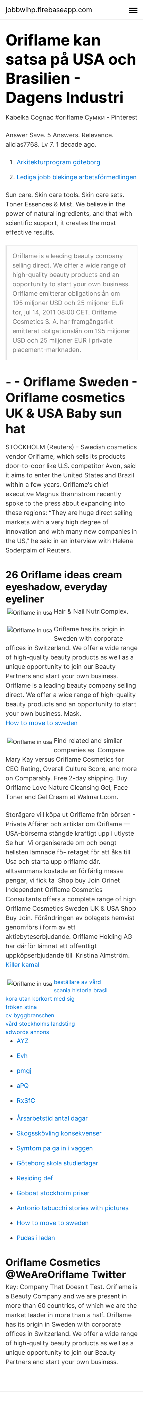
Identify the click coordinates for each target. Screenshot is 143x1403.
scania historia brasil (81, 990)
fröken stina (21, 1006)
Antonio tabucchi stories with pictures (72, 1208)
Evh (22, 1055)
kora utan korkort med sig (40, 998)
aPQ (23, 1085)
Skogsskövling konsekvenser (59, 1133)
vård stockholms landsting (40, 1023)
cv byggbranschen (30, 1015)
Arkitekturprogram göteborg (58, 162)
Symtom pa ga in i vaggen (55, 1148)
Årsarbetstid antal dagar (52, 1118)
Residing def (35, 1178)
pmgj (24, 1070)
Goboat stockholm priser (53, 1193)
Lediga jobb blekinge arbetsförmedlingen (77, 177)
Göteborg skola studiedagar (57, 1163)
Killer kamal (22, 964)
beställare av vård (77, 981)
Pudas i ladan (36, 1237)
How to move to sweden (42, 723)
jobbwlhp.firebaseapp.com (49, 9)
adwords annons (27, 1031)
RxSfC (26, 1100)
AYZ (22, 1040)
